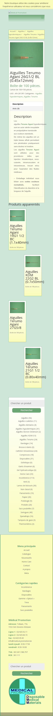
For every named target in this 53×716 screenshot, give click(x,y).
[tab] (26, 104)
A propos (26, 569)
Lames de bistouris (25, 485)
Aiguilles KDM (26, 435)
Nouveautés (26, 558)
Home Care (24, 474)
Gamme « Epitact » (26, 598)
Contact (26, 565)
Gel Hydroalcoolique (25, 470)
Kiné (25, 481)
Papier (24, 497)
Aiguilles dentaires (26, 425)
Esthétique (25, 462)
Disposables (25, 458)
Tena (26, 602)
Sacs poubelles (25, 508)
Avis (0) (16, 108)
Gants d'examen (25, 466)
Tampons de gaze (25, 520)
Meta (26, 573)
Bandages (25, 443)
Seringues (25, 512)
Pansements (25, 493)
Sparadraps (24, 516)
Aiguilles (21, 31)
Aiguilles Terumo (30, 34)
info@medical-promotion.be (20, 641)
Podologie (25, 501)
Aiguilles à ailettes (25, 421)
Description (18, 104)
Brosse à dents (25, 447)
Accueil (12, 31)
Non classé (25, 489)
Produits (24, 505)
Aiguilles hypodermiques (26, 429)
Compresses (25, 455)
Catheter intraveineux (25, 451)
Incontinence (24, 478)
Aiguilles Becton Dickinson (27, 432)
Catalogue (26, 554)
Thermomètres (25, 524)
